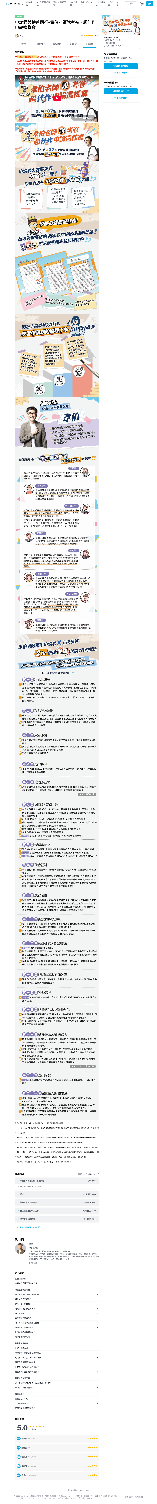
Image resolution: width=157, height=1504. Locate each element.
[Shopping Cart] (142, 4)
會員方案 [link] (111, 3)
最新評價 (89, 44)
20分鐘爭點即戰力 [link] (43, 3)
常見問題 (73, 44)
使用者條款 (129, 1497)
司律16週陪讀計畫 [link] (60, 3)
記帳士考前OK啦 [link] (86, 3)
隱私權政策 (139, 1497)
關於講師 (57, 44)
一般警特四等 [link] (100, 3)
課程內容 (41, 44)
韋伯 (31, 1244)
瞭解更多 (32, 1263)
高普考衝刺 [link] (73, 3)
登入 (149, 4)
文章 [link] (118, 3)
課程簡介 (24, 44)
